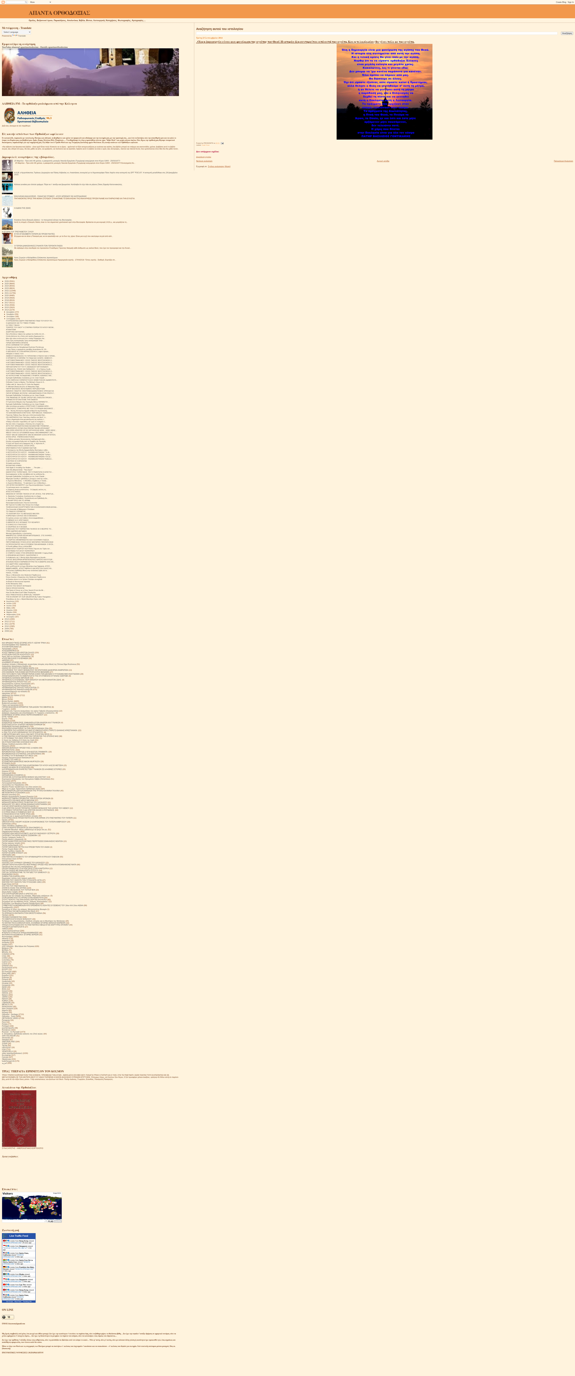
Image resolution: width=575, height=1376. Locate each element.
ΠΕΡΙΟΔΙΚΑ (7, 855)
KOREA (5, 1001)
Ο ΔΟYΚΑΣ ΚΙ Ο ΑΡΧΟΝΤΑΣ (16, 461)
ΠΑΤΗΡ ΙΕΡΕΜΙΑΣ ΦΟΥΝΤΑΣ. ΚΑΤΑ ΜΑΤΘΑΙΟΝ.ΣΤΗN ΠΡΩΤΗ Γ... (30, 393)
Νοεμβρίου (10, 314)
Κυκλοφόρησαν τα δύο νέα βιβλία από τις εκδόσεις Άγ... (26, 474)
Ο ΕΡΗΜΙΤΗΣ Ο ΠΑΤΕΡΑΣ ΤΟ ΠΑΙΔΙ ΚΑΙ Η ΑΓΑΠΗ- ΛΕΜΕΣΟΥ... (29, 358)
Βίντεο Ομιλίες (7, 701)
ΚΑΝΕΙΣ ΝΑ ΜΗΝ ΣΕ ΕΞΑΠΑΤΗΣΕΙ (16, 767)
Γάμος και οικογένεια (10, 705)
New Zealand (7, 1008)
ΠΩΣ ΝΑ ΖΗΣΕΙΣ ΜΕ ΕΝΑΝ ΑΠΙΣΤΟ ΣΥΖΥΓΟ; (20, 870)
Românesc (6, 1030)
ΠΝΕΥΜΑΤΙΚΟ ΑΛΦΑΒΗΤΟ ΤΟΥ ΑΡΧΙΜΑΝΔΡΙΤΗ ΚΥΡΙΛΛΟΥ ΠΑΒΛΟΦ (30, 857)
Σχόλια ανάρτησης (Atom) (219, 166)
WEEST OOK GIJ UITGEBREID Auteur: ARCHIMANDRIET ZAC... (30, 432)
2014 (7, 310)
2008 (7, 631)
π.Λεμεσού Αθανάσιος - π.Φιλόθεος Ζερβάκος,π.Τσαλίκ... (27, 481)
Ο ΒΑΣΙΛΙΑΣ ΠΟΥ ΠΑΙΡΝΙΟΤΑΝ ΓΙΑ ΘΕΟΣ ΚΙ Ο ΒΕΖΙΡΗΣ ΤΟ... (29, 529)
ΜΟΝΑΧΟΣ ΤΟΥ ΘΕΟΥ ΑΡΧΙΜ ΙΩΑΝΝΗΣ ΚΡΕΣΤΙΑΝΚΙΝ (24, 804)
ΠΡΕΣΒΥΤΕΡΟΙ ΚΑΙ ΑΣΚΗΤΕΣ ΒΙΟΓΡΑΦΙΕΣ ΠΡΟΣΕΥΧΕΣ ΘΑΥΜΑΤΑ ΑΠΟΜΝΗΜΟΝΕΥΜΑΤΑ (39, 865)
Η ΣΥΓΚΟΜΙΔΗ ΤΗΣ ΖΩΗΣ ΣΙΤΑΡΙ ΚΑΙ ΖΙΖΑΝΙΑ (20, 738)
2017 (7, 303)
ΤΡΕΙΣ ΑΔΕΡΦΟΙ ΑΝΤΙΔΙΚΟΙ (16, 531)
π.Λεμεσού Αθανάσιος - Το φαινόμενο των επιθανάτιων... (26, 483)
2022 (7, 291)
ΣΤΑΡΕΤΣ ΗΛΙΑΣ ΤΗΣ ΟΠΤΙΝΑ (14, 888)
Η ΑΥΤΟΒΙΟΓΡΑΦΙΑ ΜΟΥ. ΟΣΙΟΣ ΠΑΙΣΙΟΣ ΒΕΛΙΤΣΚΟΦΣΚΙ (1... (29, 360)
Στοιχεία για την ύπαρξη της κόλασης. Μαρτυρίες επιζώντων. (26, 896)
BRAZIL (5, 952)
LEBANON (6, 1003)
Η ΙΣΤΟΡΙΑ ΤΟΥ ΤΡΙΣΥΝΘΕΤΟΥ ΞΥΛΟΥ (18, 232)
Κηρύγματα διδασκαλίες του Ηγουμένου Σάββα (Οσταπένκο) (26, 779)
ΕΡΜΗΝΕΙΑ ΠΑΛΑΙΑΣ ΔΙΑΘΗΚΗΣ (15, 726)
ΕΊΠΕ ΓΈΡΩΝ (7, 717)
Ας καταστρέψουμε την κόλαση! (14, 691)
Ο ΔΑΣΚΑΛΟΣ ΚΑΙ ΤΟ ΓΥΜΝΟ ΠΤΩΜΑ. (20, 323)
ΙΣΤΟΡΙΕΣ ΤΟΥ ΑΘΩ (10, 759)
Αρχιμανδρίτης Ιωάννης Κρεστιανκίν (16, 684)
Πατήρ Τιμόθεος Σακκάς (11, 851)
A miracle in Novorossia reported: (18, 581)
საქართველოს (8, 1061)
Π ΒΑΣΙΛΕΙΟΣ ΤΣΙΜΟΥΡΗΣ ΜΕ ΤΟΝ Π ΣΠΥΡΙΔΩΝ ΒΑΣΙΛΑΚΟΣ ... (30, 408)
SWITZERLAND (8, 1042)
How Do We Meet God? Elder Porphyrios (21, 592)
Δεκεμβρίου (10, 312)
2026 (7, 281)
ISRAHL (5, 993)
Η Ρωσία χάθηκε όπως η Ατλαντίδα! (19, 546)
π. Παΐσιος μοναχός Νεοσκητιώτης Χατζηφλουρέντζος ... (26, 439)
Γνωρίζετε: (6, 709)
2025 (7, 284)
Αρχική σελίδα (383, 161)
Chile (4, 956)
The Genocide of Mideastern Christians (20, 509)
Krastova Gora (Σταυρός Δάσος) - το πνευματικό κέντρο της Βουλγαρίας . (43, 220)
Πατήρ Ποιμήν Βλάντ (10, 849)
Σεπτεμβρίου (11, 319)
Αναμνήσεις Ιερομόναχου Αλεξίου (15, 666)
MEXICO (5, 1005)
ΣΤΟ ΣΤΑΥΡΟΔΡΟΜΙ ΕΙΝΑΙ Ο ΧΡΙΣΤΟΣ (17, 894)
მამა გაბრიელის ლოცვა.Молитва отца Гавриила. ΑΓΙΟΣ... (28, 566)
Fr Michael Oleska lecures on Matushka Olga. (22, 387)
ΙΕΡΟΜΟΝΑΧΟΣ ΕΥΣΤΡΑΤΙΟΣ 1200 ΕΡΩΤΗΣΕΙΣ (21, 754)
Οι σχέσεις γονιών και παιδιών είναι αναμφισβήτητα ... (25, 518)
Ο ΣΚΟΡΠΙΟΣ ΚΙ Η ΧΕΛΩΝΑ (16, 527)
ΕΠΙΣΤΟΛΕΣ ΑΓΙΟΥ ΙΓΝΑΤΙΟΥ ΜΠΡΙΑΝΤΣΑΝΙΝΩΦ (22, 724)
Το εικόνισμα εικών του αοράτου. (17, 487)
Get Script (9, 1301)
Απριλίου (9, 610)
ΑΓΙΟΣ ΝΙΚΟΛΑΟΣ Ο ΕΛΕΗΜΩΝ (15, 658)
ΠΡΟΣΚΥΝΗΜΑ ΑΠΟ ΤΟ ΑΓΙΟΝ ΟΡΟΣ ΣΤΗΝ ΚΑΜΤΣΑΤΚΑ (25, 868)
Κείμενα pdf (6, 773)
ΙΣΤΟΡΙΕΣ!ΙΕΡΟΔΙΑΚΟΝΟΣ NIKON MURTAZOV (21, 761)
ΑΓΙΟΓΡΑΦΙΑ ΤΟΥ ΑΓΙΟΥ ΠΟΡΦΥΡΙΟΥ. (20, 551)
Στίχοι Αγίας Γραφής (10, 892)
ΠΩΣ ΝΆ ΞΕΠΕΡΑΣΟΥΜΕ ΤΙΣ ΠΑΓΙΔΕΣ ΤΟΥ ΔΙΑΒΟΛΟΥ (24, 872)
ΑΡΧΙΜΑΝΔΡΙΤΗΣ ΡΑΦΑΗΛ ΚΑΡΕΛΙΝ (17, 689)
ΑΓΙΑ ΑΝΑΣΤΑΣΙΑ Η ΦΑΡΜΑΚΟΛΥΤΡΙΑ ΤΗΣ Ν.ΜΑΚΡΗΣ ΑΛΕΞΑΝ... (30, 562)
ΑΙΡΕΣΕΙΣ (6, 660)
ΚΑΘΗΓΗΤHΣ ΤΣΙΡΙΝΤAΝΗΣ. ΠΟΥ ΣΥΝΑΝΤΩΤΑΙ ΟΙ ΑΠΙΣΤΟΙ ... (29, 472)
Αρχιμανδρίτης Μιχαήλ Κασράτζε (15, 686)
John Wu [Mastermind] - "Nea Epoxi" (19, 470)
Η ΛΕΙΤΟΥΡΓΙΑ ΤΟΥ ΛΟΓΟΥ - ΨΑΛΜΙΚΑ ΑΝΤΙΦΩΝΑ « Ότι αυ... (29, 457)
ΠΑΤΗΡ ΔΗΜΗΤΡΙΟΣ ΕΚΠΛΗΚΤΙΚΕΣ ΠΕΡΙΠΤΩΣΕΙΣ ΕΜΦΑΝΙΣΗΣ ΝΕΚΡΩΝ (32, 841)
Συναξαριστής (7, 907)
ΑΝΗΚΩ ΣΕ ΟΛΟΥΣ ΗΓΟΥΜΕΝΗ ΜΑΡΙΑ (18, 668)
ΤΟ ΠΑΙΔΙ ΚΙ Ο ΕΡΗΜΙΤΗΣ (16, 511)
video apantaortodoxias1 (12, 1053)
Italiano (5, 995)
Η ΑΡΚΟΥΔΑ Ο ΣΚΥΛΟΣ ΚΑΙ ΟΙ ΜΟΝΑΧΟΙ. (21, 516)
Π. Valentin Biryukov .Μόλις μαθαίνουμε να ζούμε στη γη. (24, 830)
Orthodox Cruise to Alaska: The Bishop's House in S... (25, 382)
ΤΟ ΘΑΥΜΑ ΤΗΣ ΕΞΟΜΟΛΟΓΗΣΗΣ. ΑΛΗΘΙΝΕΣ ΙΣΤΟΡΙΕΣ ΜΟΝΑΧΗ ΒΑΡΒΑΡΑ (33, 923)
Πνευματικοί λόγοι (9, 859)
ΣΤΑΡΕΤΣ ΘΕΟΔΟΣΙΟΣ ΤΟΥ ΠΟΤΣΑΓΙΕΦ (18, 890)
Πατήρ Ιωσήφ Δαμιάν (10, 845)
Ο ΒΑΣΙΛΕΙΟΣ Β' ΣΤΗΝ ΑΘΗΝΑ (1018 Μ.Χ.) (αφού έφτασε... (28, 351)
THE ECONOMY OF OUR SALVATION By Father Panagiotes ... (29, 597)
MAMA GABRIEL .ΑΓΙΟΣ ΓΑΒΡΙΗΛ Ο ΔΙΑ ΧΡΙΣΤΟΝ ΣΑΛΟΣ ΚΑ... (29, 568)
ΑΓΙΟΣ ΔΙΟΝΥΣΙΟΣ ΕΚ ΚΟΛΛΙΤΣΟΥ (16, 654)
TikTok (4, 1045)
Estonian (5, 977)
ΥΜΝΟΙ (5, 929)
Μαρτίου (9, 612)
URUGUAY (6, 1047)
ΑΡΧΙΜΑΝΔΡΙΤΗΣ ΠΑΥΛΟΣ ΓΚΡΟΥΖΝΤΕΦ (19, 688)
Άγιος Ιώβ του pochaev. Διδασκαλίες (16, 656)
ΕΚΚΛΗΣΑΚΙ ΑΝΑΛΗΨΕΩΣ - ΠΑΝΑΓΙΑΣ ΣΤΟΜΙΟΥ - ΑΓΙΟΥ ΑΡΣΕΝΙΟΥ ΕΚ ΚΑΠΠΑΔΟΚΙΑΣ (50, 196)
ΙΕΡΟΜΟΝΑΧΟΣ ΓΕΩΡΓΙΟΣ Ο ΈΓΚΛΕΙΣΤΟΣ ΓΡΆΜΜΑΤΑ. (25, 752)
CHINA (5, 958)
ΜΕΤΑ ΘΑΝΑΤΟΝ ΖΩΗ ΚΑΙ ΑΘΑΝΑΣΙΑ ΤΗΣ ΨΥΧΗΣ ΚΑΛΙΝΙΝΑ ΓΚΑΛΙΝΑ (31, 791)
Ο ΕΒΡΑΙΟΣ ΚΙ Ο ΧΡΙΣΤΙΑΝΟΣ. (17, 520)
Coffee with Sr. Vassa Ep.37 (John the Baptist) (22, 384)
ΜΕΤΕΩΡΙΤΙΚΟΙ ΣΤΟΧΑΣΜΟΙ (13, 793)
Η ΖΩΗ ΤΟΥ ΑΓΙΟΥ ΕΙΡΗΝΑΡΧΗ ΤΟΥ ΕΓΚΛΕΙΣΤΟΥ (22, 732)
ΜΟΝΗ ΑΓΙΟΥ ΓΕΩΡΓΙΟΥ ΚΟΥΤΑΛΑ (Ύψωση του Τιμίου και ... (28, 549)
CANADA (6, 954)
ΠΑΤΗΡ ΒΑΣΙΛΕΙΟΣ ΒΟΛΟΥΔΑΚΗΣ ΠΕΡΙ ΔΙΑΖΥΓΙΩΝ (25, 389)
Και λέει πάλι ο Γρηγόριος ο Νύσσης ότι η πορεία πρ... (25, 424)
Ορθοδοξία (6, 824)
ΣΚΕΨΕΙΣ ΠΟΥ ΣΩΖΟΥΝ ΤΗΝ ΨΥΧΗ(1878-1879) (22, 880)
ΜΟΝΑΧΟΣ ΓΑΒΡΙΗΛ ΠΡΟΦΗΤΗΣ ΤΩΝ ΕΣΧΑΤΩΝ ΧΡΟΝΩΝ (26, 798)
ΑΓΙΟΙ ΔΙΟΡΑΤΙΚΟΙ (9, 651)
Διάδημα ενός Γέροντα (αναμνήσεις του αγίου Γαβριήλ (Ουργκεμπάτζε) (30, 711)
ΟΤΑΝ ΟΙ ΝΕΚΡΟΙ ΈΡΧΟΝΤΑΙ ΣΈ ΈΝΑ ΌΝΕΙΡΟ (21, 828)
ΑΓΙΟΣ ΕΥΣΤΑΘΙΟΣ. (13, 492)
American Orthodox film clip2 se (15, 1248)
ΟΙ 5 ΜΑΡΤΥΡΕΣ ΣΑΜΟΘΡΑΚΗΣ (18, 564)
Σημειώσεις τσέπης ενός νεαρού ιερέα (17, 878)
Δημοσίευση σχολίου (203, 157)
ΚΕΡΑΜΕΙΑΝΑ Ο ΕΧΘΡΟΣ (12, 775)
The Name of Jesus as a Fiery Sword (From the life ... (25, 590)
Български (6, 1055)
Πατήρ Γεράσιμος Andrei (12, 837)
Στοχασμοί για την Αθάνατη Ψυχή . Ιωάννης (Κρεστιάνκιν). (25, 901)
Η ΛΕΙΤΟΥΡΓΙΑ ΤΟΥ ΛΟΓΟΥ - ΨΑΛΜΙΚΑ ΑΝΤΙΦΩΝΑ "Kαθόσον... (29, 459)
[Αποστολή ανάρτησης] (222, 143)
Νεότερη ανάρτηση (204, 161)
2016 (7, 305)
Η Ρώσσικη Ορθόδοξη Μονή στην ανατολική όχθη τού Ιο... (27, 570)
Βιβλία (4, 697)
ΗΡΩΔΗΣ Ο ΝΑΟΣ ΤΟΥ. (15, 354)
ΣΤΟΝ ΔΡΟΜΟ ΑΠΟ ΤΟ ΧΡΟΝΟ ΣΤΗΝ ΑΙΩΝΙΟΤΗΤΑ (23, 898)
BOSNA (5, 950)
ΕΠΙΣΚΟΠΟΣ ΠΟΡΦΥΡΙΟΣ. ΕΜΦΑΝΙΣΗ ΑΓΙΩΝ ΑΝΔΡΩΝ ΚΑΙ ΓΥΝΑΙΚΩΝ (31, 723)
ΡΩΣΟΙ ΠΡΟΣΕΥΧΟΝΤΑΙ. (15, 588)
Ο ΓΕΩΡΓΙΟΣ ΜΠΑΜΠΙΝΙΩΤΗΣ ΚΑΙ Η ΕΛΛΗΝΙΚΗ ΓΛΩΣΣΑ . (28, 540)
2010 (7, 626)
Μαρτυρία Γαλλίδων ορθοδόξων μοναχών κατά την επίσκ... (27, 479)
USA (4, 1049)
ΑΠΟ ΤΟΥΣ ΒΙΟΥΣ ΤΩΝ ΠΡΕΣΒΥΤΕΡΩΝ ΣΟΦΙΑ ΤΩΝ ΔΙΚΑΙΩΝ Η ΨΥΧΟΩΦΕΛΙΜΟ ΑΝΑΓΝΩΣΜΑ (41, 674)
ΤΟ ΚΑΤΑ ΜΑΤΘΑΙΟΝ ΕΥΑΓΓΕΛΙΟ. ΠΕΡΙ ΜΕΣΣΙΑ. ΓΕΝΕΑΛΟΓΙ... (29, 413)
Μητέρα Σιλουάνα (9, 794)
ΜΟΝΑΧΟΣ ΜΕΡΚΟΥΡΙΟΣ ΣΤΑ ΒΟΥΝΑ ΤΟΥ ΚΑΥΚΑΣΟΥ (24, 802)
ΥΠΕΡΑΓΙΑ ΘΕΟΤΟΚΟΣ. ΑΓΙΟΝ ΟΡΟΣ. (20, 446)
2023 (7, 288)
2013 (7, 619)
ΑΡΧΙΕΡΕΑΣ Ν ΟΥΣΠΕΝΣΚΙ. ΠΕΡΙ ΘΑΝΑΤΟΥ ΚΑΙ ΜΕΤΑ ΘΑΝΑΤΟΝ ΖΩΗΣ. (32, 680)
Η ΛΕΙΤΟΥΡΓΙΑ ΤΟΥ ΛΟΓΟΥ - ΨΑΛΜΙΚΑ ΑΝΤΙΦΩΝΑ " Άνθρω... (29, 454)
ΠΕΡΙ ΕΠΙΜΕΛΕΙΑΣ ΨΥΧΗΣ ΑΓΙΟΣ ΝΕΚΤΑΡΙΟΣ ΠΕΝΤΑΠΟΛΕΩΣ (29, 542)
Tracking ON (27, 1301)
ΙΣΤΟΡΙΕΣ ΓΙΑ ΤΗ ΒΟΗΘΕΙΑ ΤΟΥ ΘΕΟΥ (18, 756)
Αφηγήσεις (6, 693)
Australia (5, 942)
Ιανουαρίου (10, 617)
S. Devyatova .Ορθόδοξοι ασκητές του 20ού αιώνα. (22, 1034)
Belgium (5, 948)
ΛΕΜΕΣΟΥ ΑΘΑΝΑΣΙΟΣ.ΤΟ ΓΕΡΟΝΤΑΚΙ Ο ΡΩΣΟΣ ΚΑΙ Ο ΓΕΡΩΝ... (31, 356)
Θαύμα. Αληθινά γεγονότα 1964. (15, 744)
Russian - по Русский (10, 1032)
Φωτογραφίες (7, 936)
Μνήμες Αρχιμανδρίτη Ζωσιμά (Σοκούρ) (18, 796)
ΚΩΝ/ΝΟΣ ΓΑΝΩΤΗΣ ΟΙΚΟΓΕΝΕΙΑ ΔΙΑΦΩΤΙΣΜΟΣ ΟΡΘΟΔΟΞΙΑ (30, 391)
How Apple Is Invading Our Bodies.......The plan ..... (24, 467)
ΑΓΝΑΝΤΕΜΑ (11, 329)
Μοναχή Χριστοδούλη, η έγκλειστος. (19, 533)
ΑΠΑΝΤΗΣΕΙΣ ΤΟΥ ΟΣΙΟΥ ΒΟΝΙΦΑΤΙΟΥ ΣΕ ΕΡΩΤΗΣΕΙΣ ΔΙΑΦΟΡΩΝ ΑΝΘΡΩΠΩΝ (35, 670)
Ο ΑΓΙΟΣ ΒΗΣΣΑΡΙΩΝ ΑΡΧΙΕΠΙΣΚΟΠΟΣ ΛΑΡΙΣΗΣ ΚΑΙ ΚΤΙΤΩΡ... (29, 559)
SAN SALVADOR (9, 1036)
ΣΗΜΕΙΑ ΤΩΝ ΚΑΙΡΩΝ (11, 876)
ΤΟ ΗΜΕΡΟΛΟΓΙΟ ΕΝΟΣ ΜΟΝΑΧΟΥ (17, 919)
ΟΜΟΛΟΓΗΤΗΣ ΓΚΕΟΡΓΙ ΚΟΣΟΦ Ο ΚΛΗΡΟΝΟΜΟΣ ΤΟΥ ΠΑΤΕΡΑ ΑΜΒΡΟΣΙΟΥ (34, 822)
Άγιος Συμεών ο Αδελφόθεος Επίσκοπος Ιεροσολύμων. (36, 258)
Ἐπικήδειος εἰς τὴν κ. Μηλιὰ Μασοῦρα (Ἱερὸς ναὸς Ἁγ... (26, 599)
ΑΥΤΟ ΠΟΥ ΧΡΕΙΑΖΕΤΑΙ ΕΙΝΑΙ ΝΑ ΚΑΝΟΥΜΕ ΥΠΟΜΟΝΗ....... (29, 426)
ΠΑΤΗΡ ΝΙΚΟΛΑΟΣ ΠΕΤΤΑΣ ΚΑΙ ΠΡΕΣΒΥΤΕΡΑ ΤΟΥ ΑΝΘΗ (26, 847)
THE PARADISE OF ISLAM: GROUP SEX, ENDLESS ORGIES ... (29, 397)
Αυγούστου (10, 601)
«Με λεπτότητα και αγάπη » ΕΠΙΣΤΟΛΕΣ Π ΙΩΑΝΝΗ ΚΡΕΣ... (28, 406)
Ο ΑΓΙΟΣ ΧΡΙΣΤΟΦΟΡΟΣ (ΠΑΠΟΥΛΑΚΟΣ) (19, 806)
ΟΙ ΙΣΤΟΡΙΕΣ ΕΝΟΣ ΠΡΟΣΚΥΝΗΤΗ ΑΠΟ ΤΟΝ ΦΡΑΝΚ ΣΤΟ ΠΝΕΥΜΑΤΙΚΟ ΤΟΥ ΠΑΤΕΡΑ (37, 818)
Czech (4, 964)
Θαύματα (5, 746)
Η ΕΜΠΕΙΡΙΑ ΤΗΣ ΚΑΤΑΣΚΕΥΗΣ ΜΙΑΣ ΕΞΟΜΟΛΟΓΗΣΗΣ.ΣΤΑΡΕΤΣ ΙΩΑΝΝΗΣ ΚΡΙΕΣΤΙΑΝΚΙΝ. (40, 730)
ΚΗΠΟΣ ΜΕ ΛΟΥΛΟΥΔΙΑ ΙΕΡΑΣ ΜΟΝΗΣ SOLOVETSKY (24, 777)
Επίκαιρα (5, 721)
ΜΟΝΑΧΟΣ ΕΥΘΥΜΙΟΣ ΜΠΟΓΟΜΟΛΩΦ (18, 800)
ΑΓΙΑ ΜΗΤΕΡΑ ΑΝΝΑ (10, 647)
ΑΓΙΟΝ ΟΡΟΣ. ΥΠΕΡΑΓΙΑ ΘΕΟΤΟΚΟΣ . (20, 437)
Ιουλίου (9, 603)
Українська (6, 1059)
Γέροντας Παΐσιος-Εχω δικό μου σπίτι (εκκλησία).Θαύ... (26, 415)
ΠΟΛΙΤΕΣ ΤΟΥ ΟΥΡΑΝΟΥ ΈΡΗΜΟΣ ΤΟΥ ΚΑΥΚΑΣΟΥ (23, 863)
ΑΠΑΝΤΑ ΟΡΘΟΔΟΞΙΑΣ (59, 12)
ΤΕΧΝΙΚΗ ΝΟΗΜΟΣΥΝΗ (12, 917)
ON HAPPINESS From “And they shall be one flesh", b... (26, 417)
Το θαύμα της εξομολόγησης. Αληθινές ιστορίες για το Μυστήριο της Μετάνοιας (33, 921)
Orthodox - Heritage (10, 1014)
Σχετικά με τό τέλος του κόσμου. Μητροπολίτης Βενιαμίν (24, 909)
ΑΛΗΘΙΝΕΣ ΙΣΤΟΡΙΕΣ (10, 662)
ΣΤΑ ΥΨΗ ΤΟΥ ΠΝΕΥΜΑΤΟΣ (13, 886)
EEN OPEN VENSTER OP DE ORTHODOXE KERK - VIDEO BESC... (31, 430)
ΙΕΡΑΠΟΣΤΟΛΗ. (8, 750)
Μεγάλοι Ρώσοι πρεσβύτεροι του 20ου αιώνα (20, 787)
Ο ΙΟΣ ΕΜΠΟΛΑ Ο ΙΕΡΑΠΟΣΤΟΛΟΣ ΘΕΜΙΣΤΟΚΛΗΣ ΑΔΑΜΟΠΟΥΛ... (32, 380)
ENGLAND (6, 973)
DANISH (5, 966)
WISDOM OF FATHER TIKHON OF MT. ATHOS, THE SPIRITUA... (30, 494)
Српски (5, 1057)
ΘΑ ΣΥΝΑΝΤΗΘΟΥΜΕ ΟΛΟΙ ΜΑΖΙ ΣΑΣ (17, 742)
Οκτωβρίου (10, 316)
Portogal (5, 1026)
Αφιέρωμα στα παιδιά (10, 695)
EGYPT (5, 970)
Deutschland (7, 968)
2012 (7, 621)
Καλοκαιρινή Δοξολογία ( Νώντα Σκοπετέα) (21, 503)
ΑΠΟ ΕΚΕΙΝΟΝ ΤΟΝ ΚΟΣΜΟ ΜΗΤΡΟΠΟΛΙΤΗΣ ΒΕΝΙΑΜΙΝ (25, 672)
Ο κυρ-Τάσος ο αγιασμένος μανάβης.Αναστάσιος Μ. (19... (26, 349)
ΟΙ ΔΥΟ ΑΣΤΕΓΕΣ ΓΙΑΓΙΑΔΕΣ (16, 538)
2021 (7, 293)
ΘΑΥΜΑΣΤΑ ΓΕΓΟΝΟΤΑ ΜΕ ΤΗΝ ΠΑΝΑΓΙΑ (22, 400)
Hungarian (6, 985)
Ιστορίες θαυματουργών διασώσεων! (16, 758)
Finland (5, 979)
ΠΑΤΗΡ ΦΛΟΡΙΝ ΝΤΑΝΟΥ (12, 853)
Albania (5, 938)
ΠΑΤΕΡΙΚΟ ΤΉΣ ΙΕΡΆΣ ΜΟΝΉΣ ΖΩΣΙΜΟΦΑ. (20, 835)
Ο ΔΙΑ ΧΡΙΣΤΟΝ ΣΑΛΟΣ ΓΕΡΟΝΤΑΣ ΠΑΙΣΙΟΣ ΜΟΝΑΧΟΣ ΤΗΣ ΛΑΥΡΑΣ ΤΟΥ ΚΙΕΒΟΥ (35, 808)
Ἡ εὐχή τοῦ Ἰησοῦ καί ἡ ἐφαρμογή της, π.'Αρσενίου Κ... (26, 443)
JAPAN (5, 997)
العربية (4, 1063)
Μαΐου (8, 608)
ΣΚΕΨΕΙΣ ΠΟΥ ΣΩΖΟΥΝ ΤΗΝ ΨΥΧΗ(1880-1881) (22, 882)
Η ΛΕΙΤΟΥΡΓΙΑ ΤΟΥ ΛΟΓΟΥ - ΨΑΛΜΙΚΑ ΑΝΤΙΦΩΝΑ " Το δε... (28, 452)
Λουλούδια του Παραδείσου (13, 785)
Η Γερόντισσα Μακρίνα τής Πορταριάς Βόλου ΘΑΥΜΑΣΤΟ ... (27, 402)
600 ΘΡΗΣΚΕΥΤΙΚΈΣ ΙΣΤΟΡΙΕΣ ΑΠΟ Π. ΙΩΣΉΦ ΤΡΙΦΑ (24, 643)
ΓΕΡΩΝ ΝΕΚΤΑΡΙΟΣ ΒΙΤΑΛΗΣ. (17, 343)
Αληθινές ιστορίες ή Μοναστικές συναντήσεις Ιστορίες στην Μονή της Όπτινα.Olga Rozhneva (39, 664)
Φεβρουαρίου (11, 614)
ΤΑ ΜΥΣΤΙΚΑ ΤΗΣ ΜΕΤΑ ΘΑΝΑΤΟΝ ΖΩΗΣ (18, 911)
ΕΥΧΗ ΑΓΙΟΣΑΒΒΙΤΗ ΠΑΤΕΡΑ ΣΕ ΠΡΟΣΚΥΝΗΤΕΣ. (34, 234)
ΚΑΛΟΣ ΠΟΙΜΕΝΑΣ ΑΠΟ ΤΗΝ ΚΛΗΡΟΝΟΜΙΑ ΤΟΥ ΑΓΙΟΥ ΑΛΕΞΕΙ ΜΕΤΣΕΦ (32, 765)
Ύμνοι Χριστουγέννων (10, 931)
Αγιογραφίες (7, 649)
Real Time (18, 1301)
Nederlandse (7, 1007)
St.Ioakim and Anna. (13, 463)
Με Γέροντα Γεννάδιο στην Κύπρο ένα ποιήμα (22, 505)
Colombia (6, 960)
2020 (7, 295)
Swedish (5, 1040)
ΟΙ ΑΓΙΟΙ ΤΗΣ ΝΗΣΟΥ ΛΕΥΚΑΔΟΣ (18, 586)
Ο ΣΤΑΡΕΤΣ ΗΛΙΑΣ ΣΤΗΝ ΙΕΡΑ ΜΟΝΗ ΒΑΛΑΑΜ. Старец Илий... (30, 553)
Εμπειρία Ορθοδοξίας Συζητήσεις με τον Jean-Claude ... (26, 378)
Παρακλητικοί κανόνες (11, 831)
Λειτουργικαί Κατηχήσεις (12, 783)
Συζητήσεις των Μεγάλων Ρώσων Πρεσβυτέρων (21, 903)
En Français (7, 971)
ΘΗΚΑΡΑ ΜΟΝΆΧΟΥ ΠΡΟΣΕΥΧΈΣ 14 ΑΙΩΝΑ (20, 748)
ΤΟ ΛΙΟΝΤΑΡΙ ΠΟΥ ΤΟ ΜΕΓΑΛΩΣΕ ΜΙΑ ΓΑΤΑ (22, 514)
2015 (7, 307)
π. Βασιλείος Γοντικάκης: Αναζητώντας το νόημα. (23, 496)
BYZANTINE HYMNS (13, 465)
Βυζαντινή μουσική (9, 703)
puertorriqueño (8, 1028)
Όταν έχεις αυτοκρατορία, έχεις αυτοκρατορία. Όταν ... (25, 340)
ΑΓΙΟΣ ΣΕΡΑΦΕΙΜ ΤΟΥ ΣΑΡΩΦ (17, 345)
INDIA (4, 987)
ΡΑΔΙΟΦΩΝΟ (7, 874)
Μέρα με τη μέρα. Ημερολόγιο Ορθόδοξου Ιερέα (21, 789)
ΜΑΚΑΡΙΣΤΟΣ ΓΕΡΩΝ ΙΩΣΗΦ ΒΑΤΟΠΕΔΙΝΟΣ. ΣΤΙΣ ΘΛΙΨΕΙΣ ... (30, 535)
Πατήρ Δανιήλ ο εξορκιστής (13, 839)
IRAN (4, 989)
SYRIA (4, 1043)
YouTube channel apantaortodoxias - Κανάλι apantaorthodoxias (35, 47)
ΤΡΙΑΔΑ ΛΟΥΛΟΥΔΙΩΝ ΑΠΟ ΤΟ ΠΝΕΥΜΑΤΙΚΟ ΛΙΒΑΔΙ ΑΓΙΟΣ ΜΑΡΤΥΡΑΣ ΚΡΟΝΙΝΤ (35, 925)
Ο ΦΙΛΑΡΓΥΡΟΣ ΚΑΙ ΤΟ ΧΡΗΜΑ (18, 500)
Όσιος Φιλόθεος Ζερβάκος (12, 826)
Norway (5, 1012)
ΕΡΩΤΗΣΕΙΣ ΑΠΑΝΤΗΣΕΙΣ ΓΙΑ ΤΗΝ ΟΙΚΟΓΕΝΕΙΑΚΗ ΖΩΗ (25, 728)
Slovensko (6, 1038)
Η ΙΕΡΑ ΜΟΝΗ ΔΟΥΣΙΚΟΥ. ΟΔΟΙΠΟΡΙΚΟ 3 (22, 555)
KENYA (5, 999)
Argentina (6, 940)
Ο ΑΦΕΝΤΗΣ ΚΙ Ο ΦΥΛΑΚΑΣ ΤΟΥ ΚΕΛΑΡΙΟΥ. (23, 522)
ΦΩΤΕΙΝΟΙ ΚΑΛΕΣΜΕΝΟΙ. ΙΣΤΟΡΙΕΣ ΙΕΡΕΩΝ (20, 935)
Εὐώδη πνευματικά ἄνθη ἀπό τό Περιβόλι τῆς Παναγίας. (26, 441)
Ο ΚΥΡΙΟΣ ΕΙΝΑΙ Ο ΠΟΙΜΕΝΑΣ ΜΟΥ (16, 812)
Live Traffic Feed (18, 1236)
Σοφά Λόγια (205, 145)
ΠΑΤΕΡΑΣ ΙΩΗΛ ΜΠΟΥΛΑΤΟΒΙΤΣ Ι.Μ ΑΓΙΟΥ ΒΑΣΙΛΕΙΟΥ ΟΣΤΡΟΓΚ (28, 833)
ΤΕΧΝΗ (5, 915)
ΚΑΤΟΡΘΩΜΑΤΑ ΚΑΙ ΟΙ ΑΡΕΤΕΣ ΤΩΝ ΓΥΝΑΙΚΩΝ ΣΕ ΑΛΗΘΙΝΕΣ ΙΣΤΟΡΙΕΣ (32, 769)
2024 (7, 286)
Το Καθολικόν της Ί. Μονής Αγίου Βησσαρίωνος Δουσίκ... (26, 557)
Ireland (5, 991)
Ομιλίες (5, 820)
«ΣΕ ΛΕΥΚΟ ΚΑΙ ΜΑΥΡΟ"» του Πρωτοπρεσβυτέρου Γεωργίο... (28, 485)
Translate (22, 36)
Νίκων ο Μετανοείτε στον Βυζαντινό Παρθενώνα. (23, 575)
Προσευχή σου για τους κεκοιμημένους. (18, 866)
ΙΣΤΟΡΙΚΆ (6, 763)
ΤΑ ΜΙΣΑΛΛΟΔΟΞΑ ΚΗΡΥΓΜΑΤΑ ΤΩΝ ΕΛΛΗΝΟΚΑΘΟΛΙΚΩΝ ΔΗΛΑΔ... (32, 507)
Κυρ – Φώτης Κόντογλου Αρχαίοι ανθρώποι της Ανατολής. (27, 411)
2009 (7, 629)
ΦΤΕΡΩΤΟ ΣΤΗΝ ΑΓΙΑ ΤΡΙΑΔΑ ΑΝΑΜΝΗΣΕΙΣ (20, 933)
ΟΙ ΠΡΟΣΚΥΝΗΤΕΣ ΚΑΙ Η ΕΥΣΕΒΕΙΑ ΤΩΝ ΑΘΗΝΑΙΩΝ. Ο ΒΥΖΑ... (30, 544)
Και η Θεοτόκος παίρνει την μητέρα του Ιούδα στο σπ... (25, 334)
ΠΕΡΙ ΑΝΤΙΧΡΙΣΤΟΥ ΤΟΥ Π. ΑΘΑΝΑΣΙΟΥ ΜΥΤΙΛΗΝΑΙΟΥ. (27, 367)
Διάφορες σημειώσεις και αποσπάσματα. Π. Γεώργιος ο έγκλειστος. (28, 713)
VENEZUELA (7, 1051)
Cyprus (5, 962)
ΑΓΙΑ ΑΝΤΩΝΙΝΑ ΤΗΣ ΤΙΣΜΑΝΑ (14, 645)
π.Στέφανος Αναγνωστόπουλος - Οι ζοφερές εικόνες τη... (26, 489)
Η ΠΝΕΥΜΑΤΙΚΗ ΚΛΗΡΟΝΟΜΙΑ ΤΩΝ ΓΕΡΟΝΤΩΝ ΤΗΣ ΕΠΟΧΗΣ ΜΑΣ (30, 736)
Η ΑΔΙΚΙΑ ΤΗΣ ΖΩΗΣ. (22, 208)
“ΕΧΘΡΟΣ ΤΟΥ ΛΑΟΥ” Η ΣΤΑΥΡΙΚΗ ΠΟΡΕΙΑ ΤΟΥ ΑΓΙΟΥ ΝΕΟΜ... (30, 327)
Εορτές (5, 719)
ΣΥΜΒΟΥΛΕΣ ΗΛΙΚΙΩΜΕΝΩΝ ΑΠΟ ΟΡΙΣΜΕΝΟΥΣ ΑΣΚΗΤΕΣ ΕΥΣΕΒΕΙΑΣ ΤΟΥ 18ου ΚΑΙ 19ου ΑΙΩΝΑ (42, 905)
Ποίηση (5, 861)
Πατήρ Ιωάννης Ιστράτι (11, 843)
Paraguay (6, 1020)
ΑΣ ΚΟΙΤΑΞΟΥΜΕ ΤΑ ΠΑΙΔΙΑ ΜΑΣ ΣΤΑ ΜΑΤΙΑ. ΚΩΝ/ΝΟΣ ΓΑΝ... (29, 375)
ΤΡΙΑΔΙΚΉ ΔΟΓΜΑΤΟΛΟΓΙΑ (13, 927)
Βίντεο (4, 699)
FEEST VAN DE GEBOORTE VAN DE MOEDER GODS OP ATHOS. (31, 435)
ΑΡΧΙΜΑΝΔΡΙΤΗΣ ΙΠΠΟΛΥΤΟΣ (14, 682)
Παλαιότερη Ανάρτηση (563, 161)
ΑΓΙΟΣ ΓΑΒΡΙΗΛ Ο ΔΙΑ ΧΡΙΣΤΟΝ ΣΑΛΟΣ (18, 653)
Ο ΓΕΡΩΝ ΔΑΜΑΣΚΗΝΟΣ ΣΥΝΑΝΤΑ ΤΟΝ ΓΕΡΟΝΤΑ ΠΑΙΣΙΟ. (38, 246)
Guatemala (6, 981)
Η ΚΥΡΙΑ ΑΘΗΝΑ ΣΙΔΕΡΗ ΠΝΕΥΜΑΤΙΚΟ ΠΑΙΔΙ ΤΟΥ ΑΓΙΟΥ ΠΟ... (29, 321)
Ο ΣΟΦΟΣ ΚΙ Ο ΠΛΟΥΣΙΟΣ (16, 524)
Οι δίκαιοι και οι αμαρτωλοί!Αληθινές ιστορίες (20, 816)
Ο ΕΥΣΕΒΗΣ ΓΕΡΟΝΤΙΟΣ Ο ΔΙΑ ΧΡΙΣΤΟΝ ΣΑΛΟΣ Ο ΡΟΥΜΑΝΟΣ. (28, 810)
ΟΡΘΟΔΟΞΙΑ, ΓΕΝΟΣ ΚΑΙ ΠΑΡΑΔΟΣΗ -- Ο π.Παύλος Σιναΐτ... (29, 369)
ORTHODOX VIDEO (10, 1018)
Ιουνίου (9, 606)
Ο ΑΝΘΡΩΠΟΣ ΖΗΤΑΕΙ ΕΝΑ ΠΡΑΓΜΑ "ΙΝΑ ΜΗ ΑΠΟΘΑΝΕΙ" (28, 428)
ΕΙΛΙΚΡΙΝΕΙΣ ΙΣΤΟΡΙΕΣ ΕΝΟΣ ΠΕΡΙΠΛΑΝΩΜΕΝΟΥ (22, 715)
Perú (4, 1022)
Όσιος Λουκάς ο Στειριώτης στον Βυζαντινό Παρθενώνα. (26, 577)
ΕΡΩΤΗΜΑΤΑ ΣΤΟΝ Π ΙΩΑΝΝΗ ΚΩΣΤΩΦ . (21, 448)
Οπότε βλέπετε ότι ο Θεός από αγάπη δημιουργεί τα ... (25, 336)
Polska (4, 1024)
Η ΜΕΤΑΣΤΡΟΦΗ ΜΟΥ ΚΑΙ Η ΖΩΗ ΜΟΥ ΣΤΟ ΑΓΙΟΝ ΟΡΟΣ (25, 734)
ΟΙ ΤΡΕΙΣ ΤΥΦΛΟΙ (12, 325)
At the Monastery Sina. (14, 584)
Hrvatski (5, 983)
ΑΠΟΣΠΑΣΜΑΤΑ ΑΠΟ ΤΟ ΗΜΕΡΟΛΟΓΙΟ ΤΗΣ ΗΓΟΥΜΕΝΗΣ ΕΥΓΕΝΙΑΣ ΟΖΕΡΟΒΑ (35, 676)
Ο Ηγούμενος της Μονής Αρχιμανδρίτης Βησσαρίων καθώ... (27, 450)
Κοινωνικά (6, 781)
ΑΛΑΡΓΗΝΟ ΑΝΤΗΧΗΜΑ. (15, 332)
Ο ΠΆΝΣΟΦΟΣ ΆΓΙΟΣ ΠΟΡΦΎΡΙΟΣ (16, 814)
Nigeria (5, 1010)
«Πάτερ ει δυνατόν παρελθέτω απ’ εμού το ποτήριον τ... (26, 422)
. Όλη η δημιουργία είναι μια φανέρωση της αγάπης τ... (25, 419)
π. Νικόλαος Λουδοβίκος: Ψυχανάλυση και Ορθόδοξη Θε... (27, 498)
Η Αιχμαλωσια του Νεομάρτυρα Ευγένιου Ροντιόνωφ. (25, 347)
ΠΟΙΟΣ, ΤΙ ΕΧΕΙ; (12, 573)
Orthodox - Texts (8, 1016)
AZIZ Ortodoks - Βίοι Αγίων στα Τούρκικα (18, 946)
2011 (7, 624)
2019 (7, 298)
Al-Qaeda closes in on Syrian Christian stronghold (24, 579)
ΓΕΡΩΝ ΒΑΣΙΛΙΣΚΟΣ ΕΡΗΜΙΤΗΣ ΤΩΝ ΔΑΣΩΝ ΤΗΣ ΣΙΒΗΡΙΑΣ (26, 707)
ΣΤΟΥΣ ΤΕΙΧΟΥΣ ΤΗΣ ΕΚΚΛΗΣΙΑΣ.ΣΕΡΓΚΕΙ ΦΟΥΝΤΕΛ (24, 900)
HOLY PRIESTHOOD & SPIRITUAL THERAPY (23, 595)
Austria (5, 944)
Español (5, 975)
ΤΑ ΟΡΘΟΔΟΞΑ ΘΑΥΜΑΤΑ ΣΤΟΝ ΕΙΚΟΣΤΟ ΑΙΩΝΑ (22, 913)
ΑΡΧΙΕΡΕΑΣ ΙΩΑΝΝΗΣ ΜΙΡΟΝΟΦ (15, 678)
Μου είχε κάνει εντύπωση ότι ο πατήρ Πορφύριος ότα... (26, 338)
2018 (7, 300)
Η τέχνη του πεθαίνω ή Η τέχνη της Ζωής (18, 740)
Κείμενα (5, 771)
